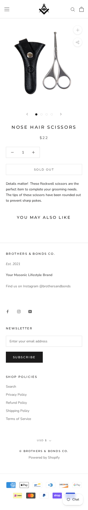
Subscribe (24, 357)
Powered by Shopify (44, 457)
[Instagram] (19, 311)
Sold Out (44, 169)
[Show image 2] (41, 114)
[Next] (61, 114)
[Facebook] (7, 311)
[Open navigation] (6, 9)
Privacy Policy (16, 394)
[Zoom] (77, 30)
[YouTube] (30, 311)
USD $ (42, 440)
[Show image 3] (46, 114)
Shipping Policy (17, 410)
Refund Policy (16, 402)
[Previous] (27, 114)
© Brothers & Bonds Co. (43, 451)
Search (11, 386)
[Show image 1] (36, 114)
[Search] (73, 9)
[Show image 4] (52, 114)
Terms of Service (18, 419)
